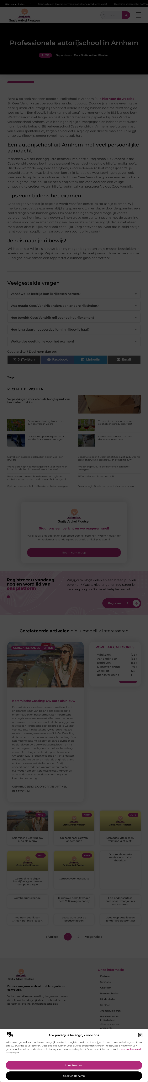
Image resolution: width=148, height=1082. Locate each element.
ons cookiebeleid (131, 1049)
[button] (140, 1035)
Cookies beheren (74, 1075)
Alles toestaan (74, 1065)
